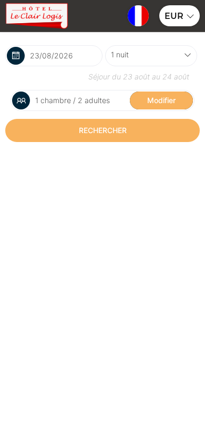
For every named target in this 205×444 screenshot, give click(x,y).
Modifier (161, 100)
